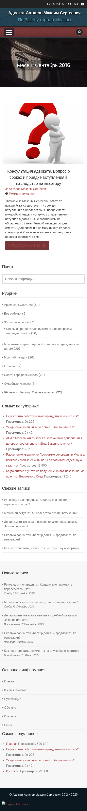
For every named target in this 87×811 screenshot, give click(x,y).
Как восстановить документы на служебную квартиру (41, 548)
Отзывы (9, 366)
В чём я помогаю (15, 690)
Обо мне (10, 707)
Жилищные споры (16, 322)
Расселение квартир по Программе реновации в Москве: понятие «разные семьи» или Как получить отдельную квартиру (45, 460)
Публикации (12, 699)
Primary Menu (9, 32)
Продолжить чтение (27, 245)
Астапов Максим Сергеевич (28, 189)
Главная (9, 681)
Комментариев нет (22, 193)
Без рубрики (12, 313)
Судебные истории (17, 383)
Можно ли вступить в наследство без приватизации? (41, 513)
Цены (8, 725)
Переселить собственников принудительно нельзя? (42, 416)
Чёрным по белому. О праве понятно (29, 392)
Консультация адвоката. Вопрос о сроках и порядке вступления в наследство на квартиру (38, 177)
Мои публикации (15, 357)
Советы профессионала (21, 375)
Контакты (10, 716)
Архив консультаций (18, 305)
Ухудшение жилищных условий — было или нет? (40, 427)
